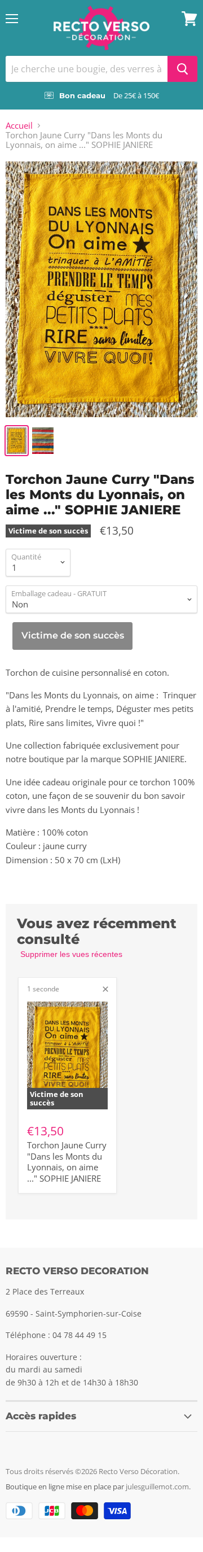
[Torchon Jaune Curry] (101, 289)
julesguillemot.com (157, 1486)
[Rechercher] (182, 69)
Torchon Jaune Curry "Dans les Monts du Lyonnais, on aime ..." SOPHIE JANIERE (67, 1161)
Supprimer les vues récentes (71, 954)
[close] (105, 989)
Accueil (19, 125)
